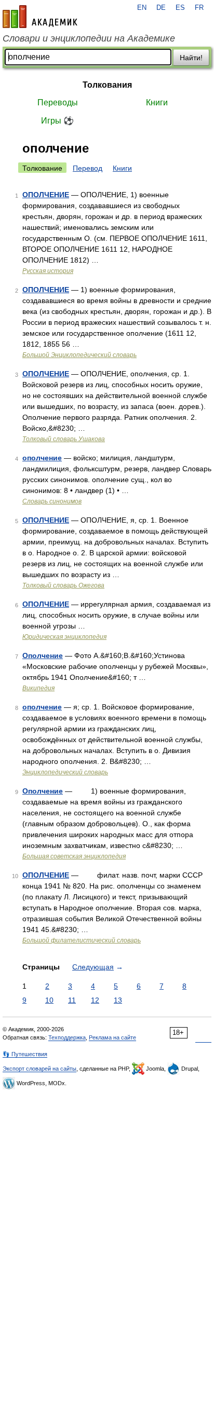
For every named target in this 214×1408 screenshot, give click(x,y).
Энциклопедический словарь (65, 772)
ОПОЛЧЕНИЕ (45, 194)
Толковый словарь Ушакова (63, 439)
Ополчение (42, 655)
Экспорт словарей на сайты (39, 1068)
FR (199, 7)
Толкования (107, 84)
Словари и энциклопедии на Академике (89, 38)
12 (95, 1000)
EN (141, 7)
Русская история (47, 271)
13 (118, 1000)
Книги (157, 102)
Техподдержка (67, 1037)
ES (180, 7)
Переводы (57, 102)
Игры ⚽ (57, 120)
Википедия (38, 688)
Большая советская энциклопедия (74, 856)
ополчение (42, 458)
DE (161, 7)
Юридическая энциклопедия (64, 636)
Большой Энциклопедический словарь (79, 355)
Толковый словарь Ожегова (63, 585)
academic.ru (40, 16)
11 (72, 1000)
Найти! (191, 57)
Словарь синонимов (52, 501)
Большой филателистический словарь (81, 940)
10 (49, 1000)
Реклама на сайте (112, 1037)
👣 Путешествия (25, 1054)
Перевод (87, 168)
